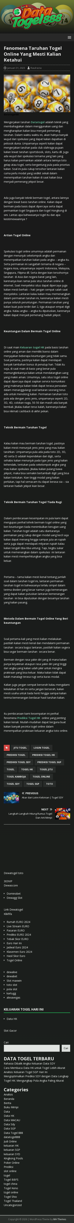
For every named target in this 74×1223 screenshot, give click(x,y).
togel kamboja (16, 776)
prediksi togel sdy (19, 762)
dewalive (12, 972)
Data (7, 1111)
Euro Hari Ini (14, 943)
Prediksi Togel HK (28, 718)
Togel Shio (10, 1196)
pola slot (12, 989)
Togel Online (14, 960)
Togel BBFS (11, 1179)
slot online (10, 1171)
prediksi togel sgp (49, 762)
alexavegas (13, 997)
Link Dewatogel (13, 909)
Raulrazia (36, 68)
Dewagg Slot (14, 898)
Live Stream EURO (18, 926)
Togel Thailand (13, 1201)
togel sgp (32, 783)
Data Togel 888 (13, 1133)
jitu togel (20, 747)
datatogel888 (12, 1137)
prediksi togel (16, 755)
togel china (10, 1184)
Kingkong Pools (13, 1158)
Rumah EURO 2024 (18, 922)
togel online (41, 776)
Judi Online (10, 1141)
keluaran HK (11, 1145)
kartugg (11, 993)
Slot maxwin (14, 980)
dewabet (12, 976)
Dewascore (11, 885)
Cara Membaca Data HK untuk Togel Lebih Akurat (34, 1068)
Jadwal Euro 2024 (17, 947)
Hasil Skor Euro (16, 956)
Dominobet (14, 893)
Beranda (9, 1099)
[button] (69, 37)
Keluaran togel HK (32, 347)
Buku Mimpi (11, 1107)
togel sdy (13, 783)
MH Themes (59, 1219)
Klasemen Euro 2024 (19, 952)
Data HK (12, 1019)
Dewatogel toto (13, 873)
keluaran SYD (12, 1154)
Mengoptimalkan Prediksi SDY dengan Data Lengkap (36, 1076)
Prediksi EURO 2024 (19, 934)
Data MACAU (12, 1120)
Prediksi (8, 1167)
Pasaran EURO (16, 930)
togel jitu (46, 769)
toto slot (12, 985)
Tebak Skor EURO (17, 939)
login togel (42, 747)
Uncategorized (13, 1205)
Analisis (8, 1094)
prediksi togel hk (43, 755)
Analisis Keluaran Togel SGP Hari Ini (25, 1072)
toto (49, 783)
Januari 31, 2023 (16, 68)
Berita (7, 1103)
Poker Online (12, 1162)
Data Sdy (9, 1124)
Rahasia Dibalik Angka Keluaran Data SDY (29, 1063)
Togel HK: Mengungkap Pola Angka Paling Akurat (34, 1080)
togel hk (27, 769)
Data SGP (10, 1128)
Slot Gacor (10, 1030)
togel (10, 769)
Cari (6, 1042)
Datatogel (38, 122)
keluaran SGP (12, 1150)
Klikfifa (8, 914)
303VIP (8, 881)
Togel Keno (11, 1188)
